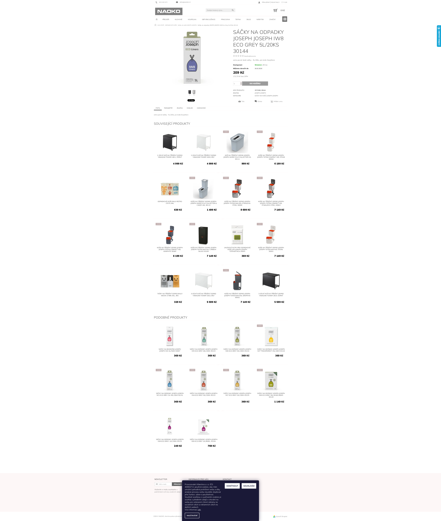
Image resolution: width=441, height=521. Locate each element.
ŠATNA (238, 19)
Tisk (242, 101)
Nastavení (192, 515)
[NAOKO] (169, 11)
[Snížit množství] (241, 84)
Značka (180, 108)
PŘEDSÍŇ (166, 19)
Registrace (275, 2)
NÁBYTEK (260, 19)
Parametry (168, 108)
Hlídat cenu (278, 101)
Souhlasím (248, 486)
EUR (285, 2)
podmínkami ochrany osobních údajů (167, 492)
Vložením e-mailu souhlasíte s (167, 491)
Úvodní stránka (157, 19)
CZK (282, 2)
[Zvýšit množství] (241, 82)
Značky (272, 19)
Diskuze (190, 108)
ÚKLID (248, 19)
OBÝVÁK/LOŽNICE (208, 19)
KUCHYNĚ (178, 19)
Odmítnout (232, 486)
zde (199, 509)
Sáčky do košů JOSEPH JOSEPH (266, 96)
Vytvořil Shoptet (281, 516)
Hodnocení (201, 108)
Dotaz (260, 101)
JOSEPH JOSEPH (260, 93)
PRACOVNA (225, 19)
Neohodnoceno (250, 56)
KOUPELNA (192, 19)
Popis (158, 108)
